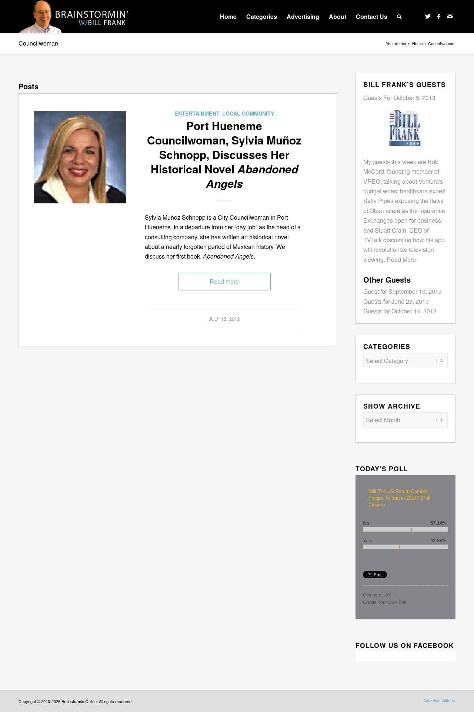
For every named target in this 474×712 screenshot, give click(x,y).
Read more (224, 281)
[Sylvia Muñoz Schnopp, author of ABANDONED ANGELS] (80, 157)
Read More (401, 259)
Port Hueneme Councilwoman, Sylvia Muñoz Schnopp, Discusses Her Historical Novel (224, 154)
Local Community (248, 113)
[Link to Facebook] (438, 16)
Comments (377, 595)
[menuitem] (228, 16)
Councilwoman (38, 43)
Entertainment (196, 113)
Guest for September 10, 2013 (402, 291)
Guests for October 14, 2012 (400, 311)
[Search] (399, 16)
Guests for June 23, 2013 (396, 301)
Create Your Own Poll (384, 602)
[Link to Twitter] (427, 16)
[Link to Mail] (449, 16)
